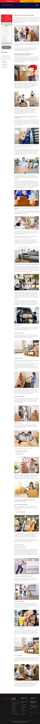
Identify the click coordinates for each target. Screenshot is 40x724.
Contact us (23, 708)
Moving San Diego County (24, 702)
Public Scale (4, 67)
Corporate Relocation (4, 62)
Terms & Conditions (25, 721)
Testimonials (23, 710)
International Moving (6, 59)
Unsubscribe (13, 721)
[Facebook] (31, 712)
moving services (34, 212)
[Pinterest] (31, 716)
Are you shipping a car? (6, 43)
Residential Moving (6, 55)
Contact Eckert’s (17, 499)
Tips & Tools (23, 704)
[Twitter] (36, 712)
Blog (22, 712)
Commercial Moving (6, 57)
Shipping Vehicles (15, 713)
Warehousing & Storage (5, 65)
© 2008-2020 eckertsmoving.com (20, 722)
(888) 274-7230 (11, 1)
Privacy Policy (18, 721)
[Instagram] (34, 712)
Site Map (23, 713)
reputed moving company (23, 477)
